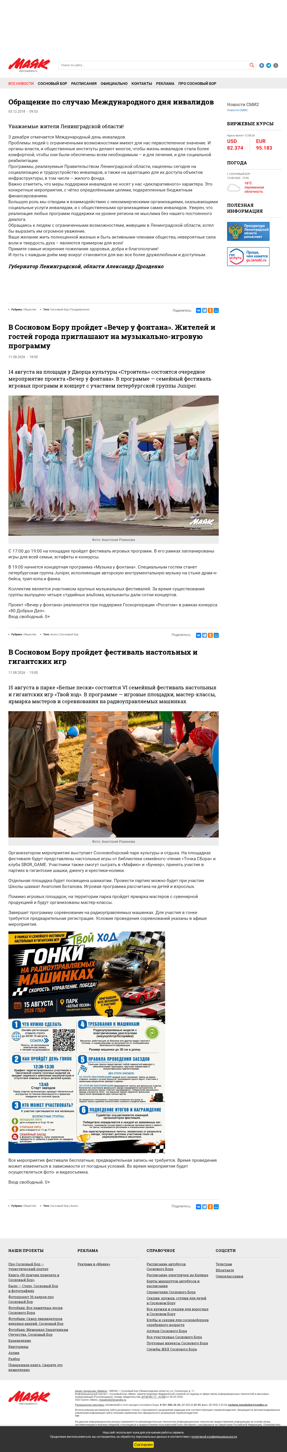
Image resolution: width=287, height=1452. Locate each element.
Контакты (142, 84)
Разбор (14, 1359)
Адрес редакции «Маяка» (91, 1391)
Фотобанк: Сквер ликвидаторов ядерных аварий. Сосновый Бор (35, 1321)
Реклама (165, 84)
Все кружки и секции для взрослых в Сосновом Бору (177, 1311)
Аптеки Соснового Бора (167, 1331)
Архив (13, 1352)
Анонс (54, 634)
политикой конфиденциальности (214, 1436)
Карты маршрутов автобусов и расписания (173, 1283)
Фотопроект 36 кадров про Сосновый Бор (31, 1299)
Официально (114, 84)
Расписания (84, 84)
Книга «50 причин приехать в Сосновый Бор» (33, 1277)
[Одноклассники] (210, 310)
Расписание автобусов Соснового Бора (166, 1266)
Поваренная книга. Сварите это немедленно (35, 1367)
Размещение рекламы (89, 1404)
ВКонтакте (225, 1270)
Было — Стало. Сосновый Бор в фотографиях (33, 1288)
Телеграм (224, 1264)
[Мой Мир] (216, 310)
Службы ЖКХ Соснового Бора (172, 1349)
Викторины (18, 1346)
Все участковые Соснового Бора (174, 1337)
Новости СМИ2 (237, 110)
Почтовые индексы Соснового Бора (177, 1343)
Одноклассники (229, 1276)
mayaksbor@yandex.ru (112, 1399)
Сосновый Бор (52, 84)
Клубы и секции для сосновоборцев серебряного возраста (178, 1322)
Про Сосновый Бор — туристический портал (28, 1266)
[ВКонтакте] (198, 310)
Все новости (21, 84)
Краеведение (19, 1340)
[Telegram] (204, 310)
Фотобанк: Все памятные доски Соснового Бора (35, 1310)
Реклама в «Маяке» (94, 1264)
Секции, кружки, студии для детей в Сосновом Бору (176, 1300)
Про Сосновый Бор (197, 84)
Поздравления (79, 309)
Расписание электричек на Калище (177, 1275)
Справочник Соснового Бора (171, 1292)
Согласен (143, 1444)
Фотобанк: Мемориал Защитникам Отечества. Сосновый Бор (38, 1332)
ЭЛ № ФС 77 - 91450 (153, 1396)
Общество (29, 309)
